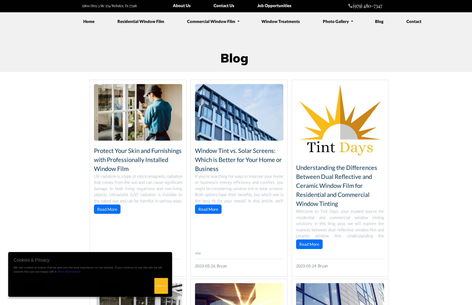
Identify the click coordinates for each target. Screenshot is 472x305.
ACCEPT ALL (161, 286)
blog (198, 252)
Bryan (222, 265)
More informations (69, 271)
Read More (107, 209)
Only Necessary (34, 286)
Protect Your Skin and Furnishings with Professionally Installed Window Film (138, 159)
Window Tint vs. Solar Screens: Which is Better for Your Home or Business (238, 159)
